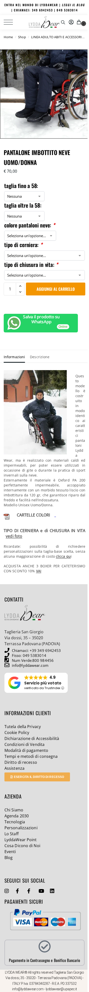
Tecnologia (14, 822)
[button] (79, 22)
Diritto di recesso (20, 762)
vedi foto (14, 536)
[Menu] (11, 22)
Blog (8, 857)
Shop (22, 37)
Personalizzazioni (21, 828)
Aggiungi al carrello (56, 289)
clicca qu (63, 556)
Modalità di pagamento (26, 750)
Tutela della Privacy (22, 726)
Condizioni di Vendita (24, 744)
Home (8, 37)
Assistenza (14, 768)
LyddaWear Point (20, 839)
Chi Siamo (13, 810)
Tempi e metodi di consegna (31, 756)
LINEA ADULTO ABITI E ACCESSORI (56, 37)
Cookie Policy (16, 732)
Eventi (10, 851)
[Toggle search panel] (63, 22)
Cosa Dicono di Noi (22, 845)
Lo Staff (11, 833)
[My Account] (71, 22)
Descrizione (39, 356)
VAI (38, 571)
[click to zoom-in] (44, 94)
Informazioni (14, 356)
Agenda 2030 (16, 816)
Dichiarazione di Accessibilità (31, 738)
